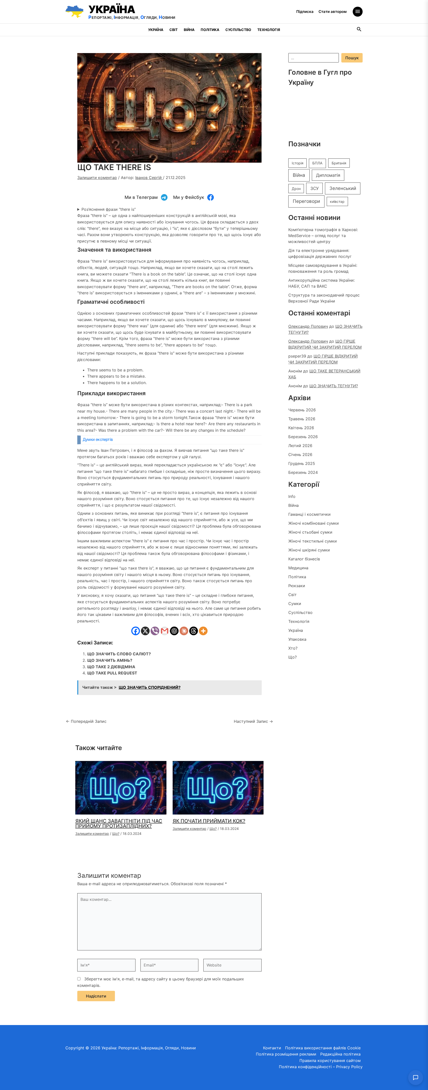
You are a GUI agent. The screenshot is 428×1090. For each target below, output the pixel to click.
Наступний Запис (253, 721)
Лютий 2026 (300, 445)
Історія (297, 163)
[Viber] (155, 631)
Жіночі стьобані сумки (310, 532)
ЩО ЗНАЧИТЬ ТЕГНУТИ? (333, 385)
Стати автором (333, 11)
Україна (155, 30)
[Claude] (184, 631)
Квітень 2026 (301, 427)
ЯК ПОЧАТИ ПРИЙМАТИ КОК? (209, 821)
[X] (145, 631)
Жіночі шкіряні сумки (309, 549)
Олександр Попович (308, 326)
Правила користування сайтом (330, 1060)
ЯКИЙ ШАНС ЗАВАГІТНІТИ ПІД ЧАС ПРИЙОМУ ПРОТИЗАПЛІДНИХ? (118, 823)
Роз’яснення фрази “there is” (108, 209)
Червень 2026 (302, 409)
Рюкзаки (296, 585)
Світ (173, 30)
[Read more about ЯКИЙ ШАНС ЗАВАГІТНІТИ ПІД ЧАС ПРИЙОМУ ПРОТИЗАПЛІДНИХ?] (120, 787)
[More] (203, 631)
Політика (210, 30)
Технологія (268, 30)
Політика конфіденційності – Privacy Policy (321, 1066)
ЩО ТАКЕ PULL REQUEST (112, 672)
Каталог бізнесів (304, 558)
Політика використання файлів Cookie (323, 1047)
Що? (115, 833)
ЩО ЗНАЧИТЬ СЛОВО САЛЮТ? (119, 653)
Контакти (272, 1047)
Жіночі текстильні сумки (312, 541)
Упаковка (297, 639)
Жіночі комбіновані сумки (313, 523)
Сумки (294, 603)
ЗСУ (314, 188)
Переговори (306, 201)
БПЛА (317, 163)
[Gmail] (164, 631)
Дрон (296, 188)
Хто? (292, 648)
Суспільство (238, 30)
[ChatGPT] (174, 631)
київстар (337, 201)
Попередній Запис (86, 721)
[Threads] (193, 631)
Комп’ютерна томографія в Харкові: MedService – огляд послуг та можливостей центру (323, 235)
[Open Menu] (358, 12)
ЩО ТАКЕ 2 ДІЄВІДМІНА (111, 666)
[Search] (359, 30)
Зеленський (342, 188)
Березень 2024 (303, 472)
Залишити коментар (97, 177)
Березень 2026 (303, 436)
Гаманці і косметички (309, 514)
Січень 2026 (300, 454)
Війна (189, 30)
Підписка (305, 11)
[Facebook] (135, 631)
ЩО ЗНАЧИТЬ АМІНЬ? (109, 660)
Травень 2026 (301, 418)
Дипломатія (328, 175)
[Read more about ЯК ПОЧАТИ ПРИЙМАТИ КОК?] (218, 787)
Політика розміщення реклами (286, 1054)
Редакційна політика (340, 1054)
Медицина (298, 567)
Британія (339, 163)
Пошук (352, 57)
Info (291, 496)
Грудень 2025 (301, 463)
